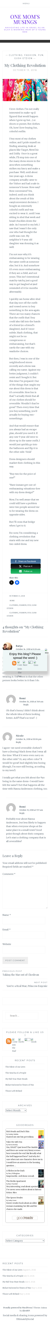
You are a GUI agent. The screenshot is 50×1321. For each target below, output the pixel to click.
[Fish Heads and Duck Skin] (41, 1137)
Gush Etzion (23, 58)
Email (6, 929)
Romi (12, 601)
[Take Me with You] (41, 1148)
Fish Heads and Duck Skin (17, 1131)
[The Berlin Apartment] (41, 1187)
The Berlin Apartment (16, 1181)
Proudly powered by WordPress (17, 1308)
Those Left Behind (13, 1091)
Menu (26, 3)
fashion (30, 55)
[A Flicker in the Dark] (41, 1177)
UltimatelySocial (25, 1319)
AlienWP (26, 1311)
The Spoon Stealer (14, 1198)
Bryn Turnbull (13, 1184)
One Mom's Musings (25, 19)
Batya (19, 646)
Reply (26, 705)
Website (6, 944)
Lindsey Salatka (13, 1134)
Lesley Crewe (12, 1200)
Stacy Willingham (14, 1173)
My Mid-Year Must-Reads (16, 1079)
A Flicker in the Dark (15, 1171)
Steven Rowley (13, 1145)
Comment (8, 874)
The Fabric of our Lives (15, 1067)
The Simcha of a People (15, 1073)
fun (41, 55)
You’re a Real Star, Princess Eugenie (27, 984)
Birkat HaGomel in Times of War (19, 1085)
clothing (16, 55)
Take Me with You (14, 1142)
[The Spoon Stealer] (41, 1204)
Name (6, 915)
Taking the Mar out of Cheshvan (20, 973)
